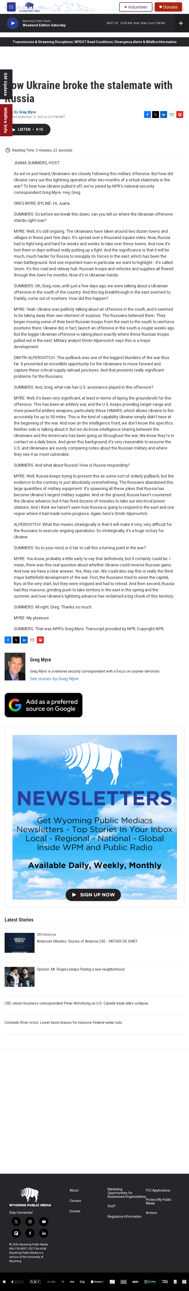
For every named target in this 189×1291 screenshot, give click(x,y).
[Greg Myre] (15, 666)
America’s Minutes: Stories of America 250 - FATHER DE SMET (87, 941)
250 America (46, 934)
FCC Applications (158, 1190)
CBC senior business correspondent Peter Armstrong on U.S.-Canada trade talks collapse (76, 1003)
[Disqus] (94, 1111)
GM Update (6, 84)
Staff (111, 1206)
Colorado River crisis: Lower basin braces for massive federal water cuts (63, 1022)
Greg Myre (27, 112)
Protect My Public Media (158, 1201)
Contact (75, 1201)
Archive (151, 1213)
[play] (12, 23)
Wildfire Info (6, 120)
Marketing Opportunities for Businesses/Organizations (125, 1193)
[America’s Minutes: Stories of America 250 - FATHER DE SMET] (20, 943)
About (74, 1190)
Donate (170, 7)
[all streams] (182, 23)
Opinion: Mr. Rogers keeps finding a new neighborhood (80, 969)
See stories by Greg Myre (54, 678)
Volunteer (137, 7)
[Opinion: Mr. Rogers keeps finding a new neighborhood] (20, 977)
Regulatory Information (125, 1216)
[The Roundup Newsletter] (94, 817)
